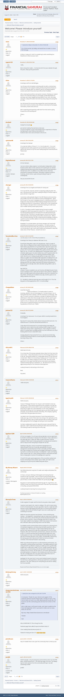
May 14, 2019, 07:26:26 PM (26, 499)
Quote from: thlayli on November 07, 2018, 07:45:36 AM (35, 45)
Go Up (6, 676)
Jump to (37, 685)
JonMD (8, 657)
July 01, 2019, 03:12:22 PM (25, 657)
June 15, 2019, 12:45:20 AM (26, 572)
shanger (8, 185)
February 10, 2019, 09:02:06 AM (27, 398)
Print (57, 37)
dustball (8, 122)
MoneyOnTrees (11, 499)
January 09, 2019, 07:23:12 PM (26, 160)
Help (47, 695)
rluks (7, 42)
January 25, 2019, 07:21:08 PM (26, 310)
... (17, 36)
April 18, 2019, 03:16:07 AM (26, 433)
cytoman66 (9, 140)
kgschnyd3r (9, 398)
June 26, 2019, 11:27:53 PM (26, 639)
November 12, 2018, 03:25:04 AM (27, 41)
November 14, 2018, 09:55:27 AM (27, 62)
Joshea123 (9, 310)
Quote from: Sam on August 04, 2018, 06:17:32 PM (34, 593)
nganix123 (9, 62)
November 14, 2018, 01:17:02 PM (27, 80)
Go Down (7, 36)
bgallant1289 (10, 434)
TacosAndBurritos (12, 236)
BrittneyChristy (11, 572)
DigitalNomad (10, 160)
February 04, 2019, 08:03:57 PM (27, 347)
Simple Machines (14, 695)
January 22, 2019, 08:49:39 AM (26, 287)
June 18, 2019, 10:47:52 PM (26, 590)
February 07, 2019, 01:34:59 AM (27, 380)
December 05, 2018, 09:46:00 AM (27, 122)
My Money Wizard (11, 468)
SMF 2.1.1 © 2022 (6, 695)
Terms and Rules (52, 695)
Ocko (7, 80)
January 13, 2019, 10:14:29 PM (26, 236)
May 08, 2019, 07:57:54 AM (26, 467)
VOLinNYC (9, 347)
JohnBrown (9, 639)
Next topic (56, 32)
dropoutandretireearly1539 (12, 591)
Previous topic (48, 32)
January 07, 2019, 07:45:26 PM (26, 140)
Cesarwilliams (10, 380)
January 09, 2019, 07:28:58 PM (26, 185)
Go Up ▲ (59, 695)
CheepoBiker (10, 287)
